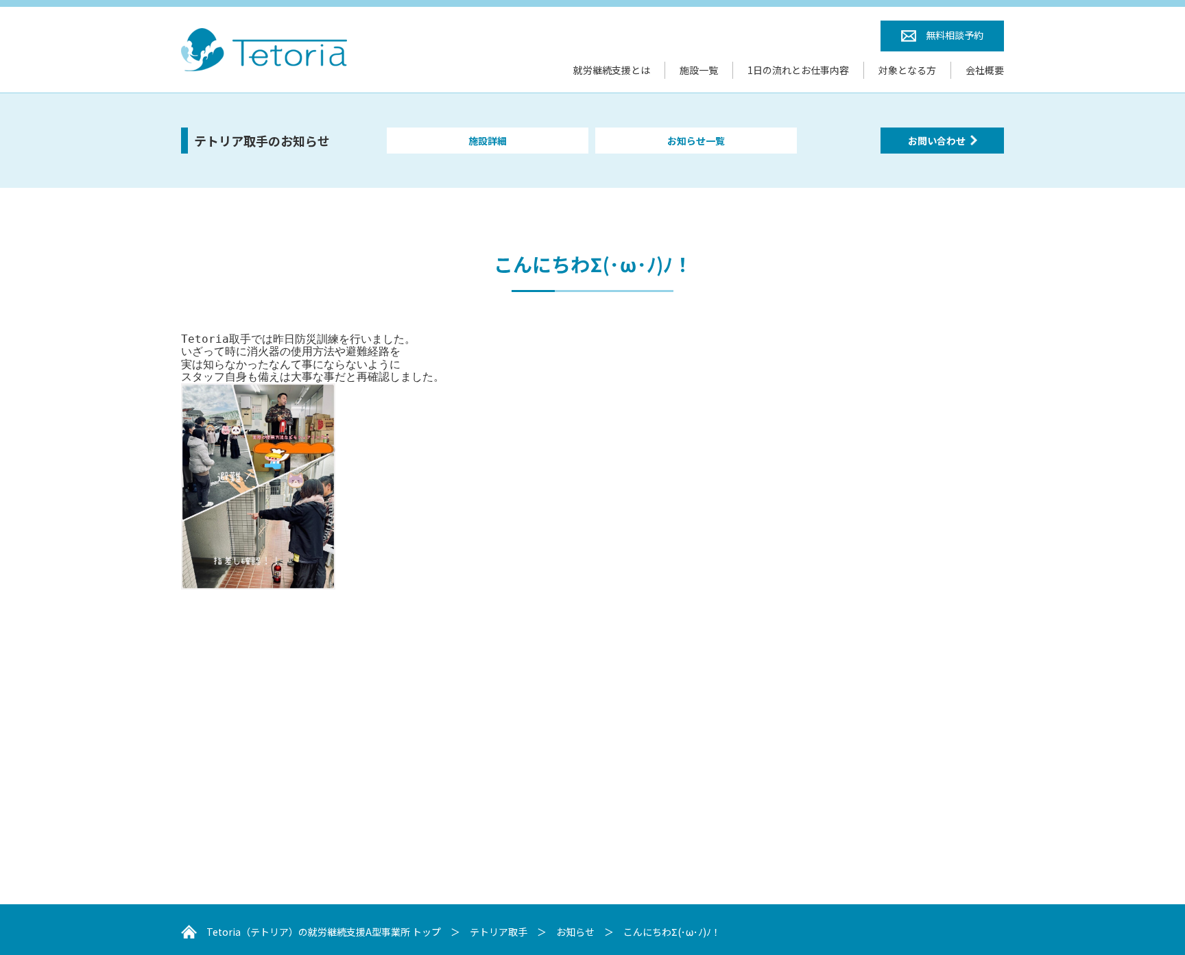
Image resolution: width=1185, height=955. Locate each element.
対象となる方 (907, 70)
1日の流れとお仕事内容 (798, 70)
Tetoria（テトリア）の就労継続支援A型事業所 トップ (323, 931)
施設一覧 (699, 70)
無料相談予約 (954, 35)
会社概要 (985, 70)
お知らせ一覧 (696, 140)
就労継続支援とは (611, 70)
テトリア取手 (498, 931)
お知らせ (575, 931)
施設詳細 (487, 140)
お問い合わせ (937, 140)
